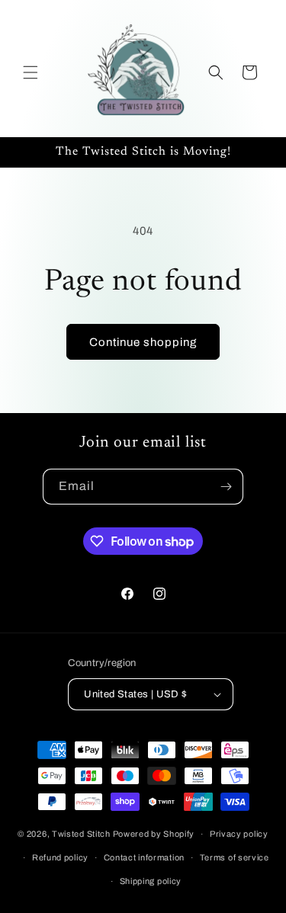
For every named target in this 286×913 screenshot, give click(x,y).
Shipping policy (151, 881)
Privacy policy (239, 833)
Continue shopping (143, 342)
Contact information (144, 857)
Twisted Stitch (81, 833)
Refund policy (60, 857)
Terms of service (234, 857)
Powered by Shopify (154, 833)
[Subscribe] (226, 487)
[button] (30, 72)
